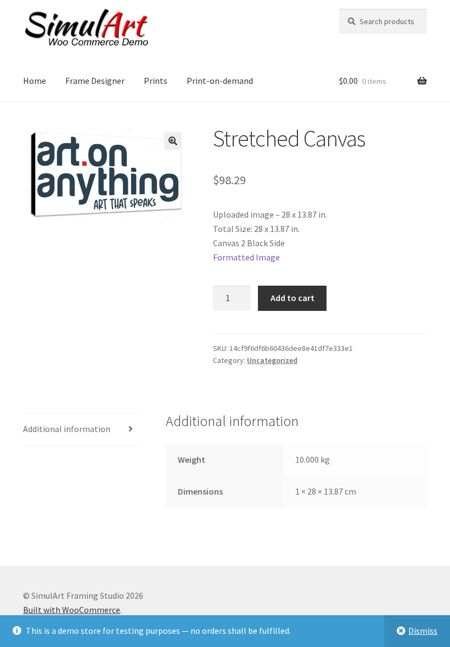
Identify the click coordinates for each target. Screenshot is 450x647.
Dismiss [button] (422, 630)
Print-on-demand (220, 80)
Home (34, 80)
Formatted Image (246, 257)
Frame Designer (95, 80)
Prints (155, 80)
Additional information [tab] (66, 428)
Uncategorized (272, 360)
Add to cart (292, 297)
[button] (173, 141)
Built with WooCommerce (71, 609)
